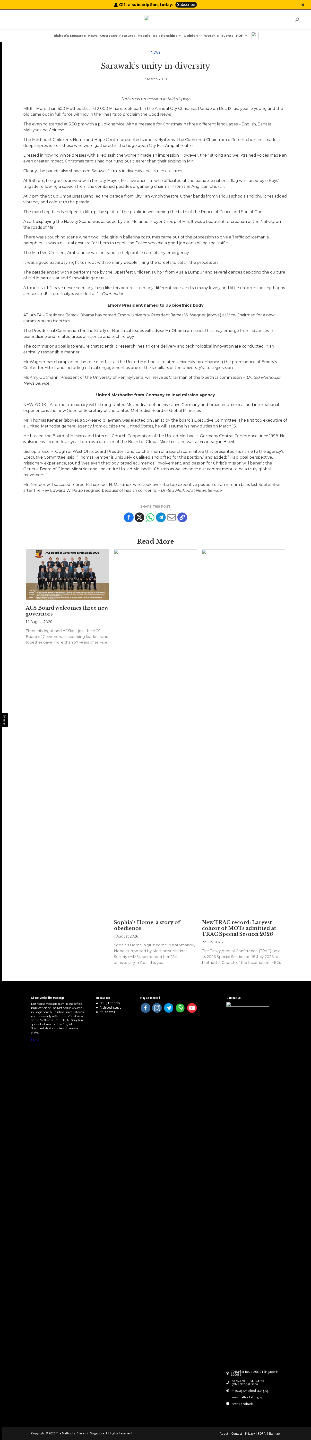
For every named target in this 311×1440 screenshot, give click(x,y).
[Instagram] (157, 1008)
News (155, 52)
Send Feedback (242, 1403)
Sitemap (274, 1433)
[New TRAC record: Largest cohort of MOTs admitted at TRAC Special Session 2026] (243, 732)
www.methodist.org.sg (247, 1397)
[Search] (296, 19)
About (224, 1433)
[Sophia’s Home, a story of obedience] (155, 732)
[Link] (151, 20)
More (34, 1039)
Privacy (250, 1433)
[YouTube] (192, 1008)
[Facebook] (129, 517)
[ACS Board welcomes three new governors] (67, 574)
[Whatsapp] (150, 517)
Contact (236, 1433)
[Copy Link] (182, 517)
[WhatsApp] (180, 1008)
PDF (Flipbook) (110, 1003)
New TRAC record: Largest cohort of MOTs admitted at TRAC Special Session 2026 (239, 928)
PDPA (262, 1433)
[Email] (171, 517)
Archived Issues (110, 1007)
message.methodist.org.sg (250, 1390)
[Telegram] (161, 517)
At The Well (107, 1012)
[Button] (303, 4)
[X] (139, 517)
